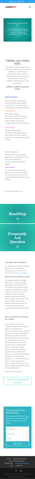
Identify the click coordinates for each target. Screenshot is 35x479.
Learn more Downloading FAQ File (17, 381)
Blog (11, 465)
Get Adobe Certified (21, 463)
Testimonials (8, 463)
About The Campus (19, 459)
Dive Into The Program (16, 461)
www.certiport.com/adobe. (19, 273)
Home (9, 459)
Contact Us (19, 465)
